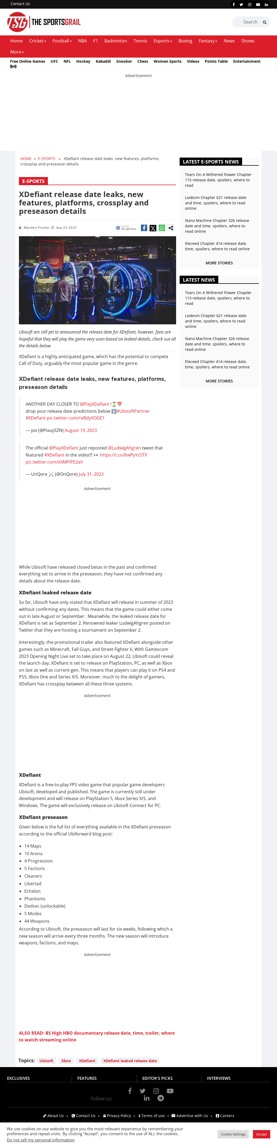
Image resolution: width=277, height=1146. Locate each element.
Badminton (115, 41)
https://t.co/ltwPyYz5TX (123, 455)
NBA (82, 41)
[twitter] (241, 4)
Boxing (185, 41)
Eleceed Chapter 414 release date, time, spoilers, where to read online (217, 246)
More (15, 52)
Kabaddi (103, 61)
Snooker (124, 61)
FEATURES (87, 1078)
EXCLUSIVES (18, 1078)
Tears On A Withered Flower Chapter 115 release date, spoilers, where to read (218, 180)
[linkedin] (266, 4)
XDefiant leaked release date (130, 1060)
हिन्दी (13, 66)
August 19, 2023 (81, 430)
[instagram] (249, 4)
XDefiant (87, 1060)
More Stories (219, 262)
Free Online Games (27, 61)
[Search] (264, 22)
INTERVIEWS (218, 1078)
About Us (55, 1115)
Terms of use (152, 1115)
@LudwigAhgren (124, 448)
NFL (67, 61)
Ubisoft (46, 1060)
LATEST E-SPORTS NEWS (211, 161)
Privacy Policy (118, 1115)
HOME (26, 158)
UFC (54, 61)
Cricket (36, 41)
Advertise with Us (191, 1115)
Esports (161, 41)
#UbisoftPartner (133, 411)
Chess (142, 61)
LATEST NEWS (199, 279)
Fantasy (207, 41)
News (229, 41)
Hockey (83, 61)
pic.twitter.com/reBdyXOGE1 (76, 418)
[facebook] (234, 4)
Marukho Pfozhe (36, 228)
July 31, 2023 (91, 474)
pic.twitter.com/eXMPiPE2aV (54, 462)
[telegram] (160, 1098)
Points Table (216, 61)
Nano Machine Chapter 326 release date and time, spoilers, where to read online (217, 226)
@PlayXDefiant (94, 404)
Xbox (66, 1060)
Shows (248, 41)
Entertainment (246, 61)
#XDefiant (36, 418)
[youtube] (258, 4)
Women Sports (168, 61)
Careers (226, 1115)
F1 (95, 41)
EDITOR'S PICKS (157, 1078)
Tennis (140, 41)
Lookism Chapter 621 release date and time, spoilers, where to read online (215, 203)
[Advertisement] (138, 116)
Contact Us (20, 3)
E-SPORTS (46, 158)
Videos (193, 61)
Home (16, 41)
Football (60, 41)
